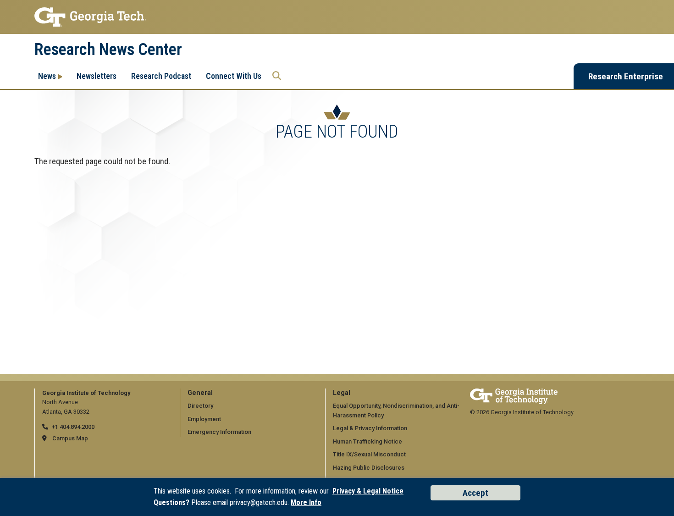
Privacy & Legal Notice (367, 491)
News (47, 76)
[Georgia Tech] (514, 392)
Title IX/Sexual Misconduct (369, 454)
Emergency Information (219, 431)
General (200, 393)
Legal (341, 393)
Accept (475, 493)
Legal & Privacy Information (370, 428)
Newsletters (96, 76)
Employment (204, 419)
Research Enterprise (625, 76)
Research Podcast (161, 76)
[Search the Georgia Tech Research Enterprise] (276, 76)
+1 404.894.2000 (73, 426)
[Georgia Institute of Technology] (337, 17)
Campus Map (70, 438)
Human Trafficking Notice (367, 441)
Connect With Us (233, 76)
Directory (200, 405)
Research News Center (108, 49)
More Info (306, 502)
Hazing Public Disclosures (368, 467)
